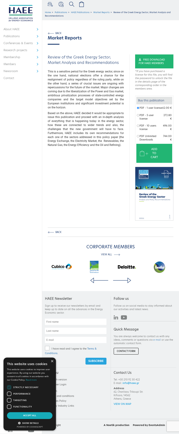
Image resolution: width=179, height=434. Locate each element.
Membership (13, 58)
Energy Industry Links (61, 405)
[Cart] (81, 4)
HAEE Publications (80, 12)
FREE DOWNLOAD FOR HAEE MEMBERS (152, 61)
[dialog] (29, 394)
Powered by (140, 425)
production (122, 425)
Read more (31, 379)
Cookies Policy (57, 401)
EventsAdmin (157, 425)
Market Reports (101, 12)
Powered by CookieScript (30, 426)
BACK (58, 33)
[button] (29, 423)
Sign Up (49, 4)
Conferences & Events (18, 44)
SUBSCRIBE (96, 361)
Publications (13, 37)
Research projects (15, 51)
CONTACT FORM (126, 351)
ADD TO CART (154, 153)
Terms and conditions (61, 396)
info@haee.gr (131, 383)
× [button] (52, 361)
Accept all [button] (29, 415)
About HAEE (13, 30)
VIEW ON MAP (122, 404)
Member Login (60, 4)
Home (48, 12)
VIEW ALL (107, 254)
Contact (8, 78)
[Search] (71, 4)
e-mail (157, 340)
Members (13, 65)
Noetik (110, 425)
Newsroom (13, 72)
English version (58, 379)
